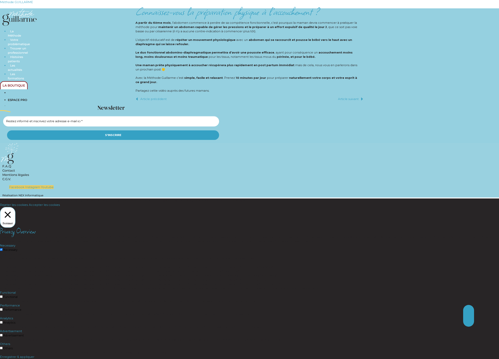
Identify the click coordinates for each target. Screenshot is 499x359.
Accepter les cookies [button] (44, 205)
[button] (468, 321)
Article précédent (153, 99)
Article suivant (348, 99)
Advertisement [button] (11, 331)
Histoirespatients (15, 59)
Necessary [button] (7, 245)
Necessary (10, 250)
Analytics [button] (6, 318)
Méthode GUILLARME (16, 2)
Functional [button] (8, 292)
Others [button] (5, 344)
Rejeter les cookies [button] (14, 205)
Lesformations (16, 76)
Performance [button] (10, 305)
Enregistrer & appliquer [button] (17, 357)
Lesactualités (15, 68)
